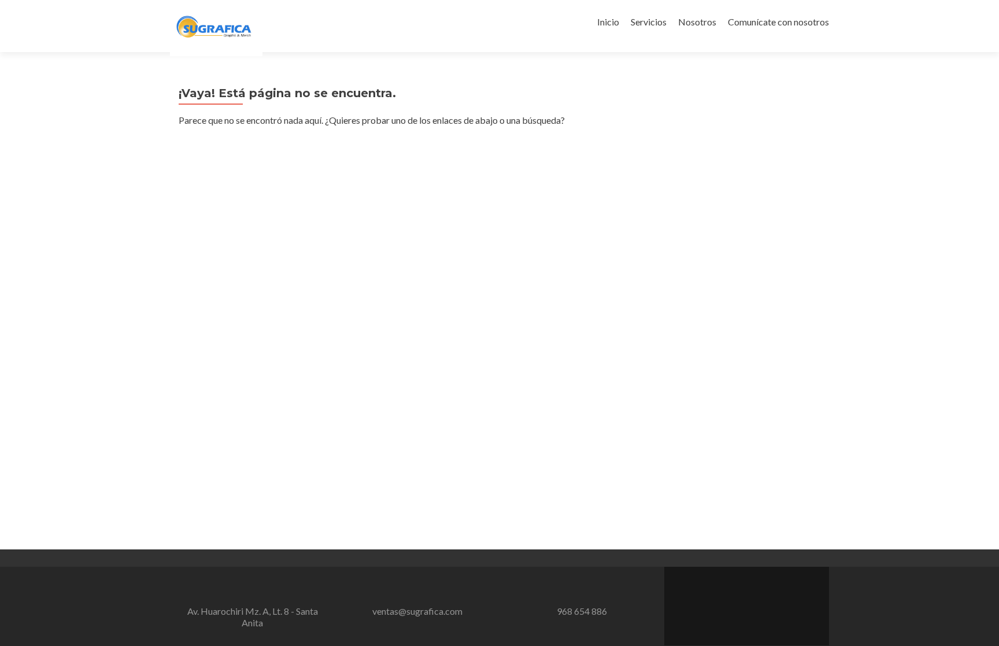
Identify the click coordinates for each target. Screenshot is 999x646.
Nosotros (697, 21)
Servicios (649, 21)
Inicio (608, 21)
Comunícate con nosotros (778, 21)
